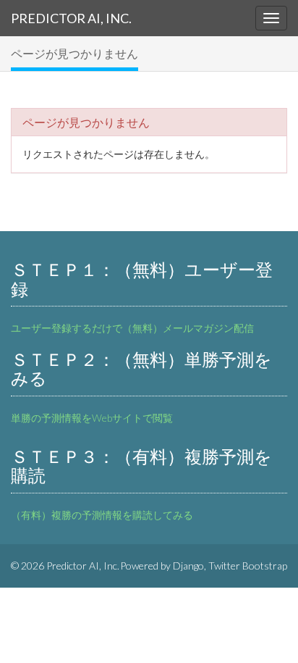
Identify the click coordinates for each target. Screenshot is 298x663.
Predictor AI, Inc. (71, 18)
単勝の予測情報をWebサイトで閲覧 (92, 418)
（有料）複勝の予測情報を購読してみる (102, 515)
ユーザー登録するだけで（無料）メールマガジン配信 (132, 328)
